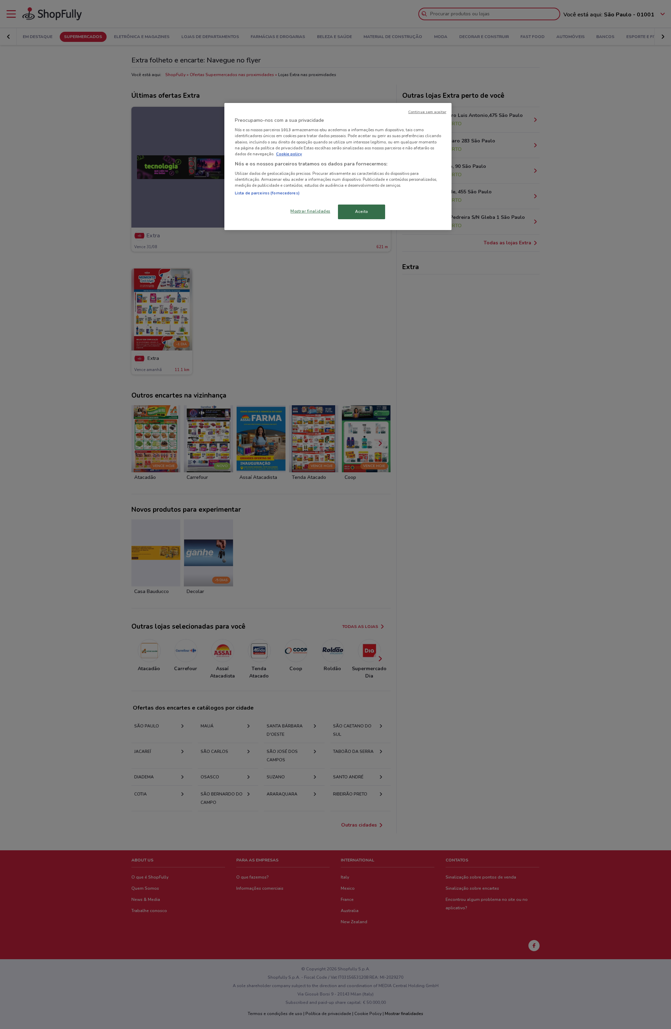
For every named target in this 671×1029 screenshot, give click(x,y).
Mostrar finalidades (310, 211)
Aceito (361, 211)
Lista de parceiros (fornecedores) (267, 193)
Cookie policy (289, 154)
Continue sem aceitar (427, 111)
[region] (338, 166)
